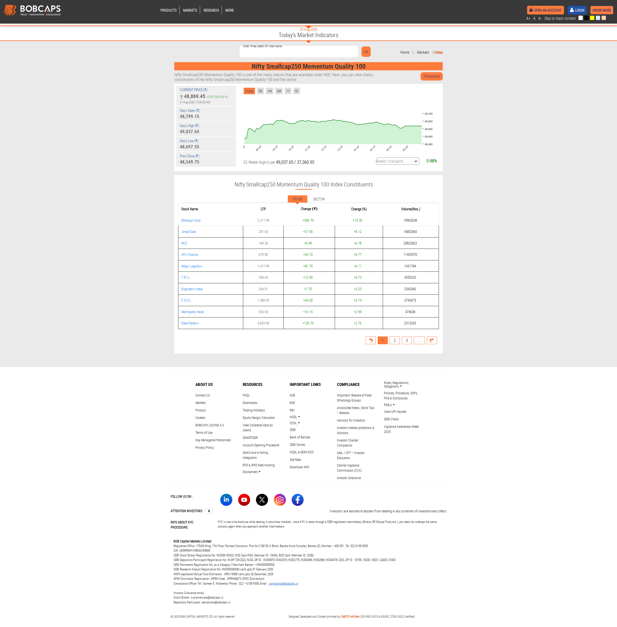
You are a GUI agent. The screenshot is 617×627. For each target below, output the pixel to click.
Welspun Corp (191, 220)
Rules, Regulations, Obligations (396, 384)
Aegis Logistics (191, 266)
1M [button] (270, 91)
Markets (423, 52)
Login (579, 10)
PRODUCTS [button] (169, 10)
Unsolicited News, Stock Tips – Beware (355, 410)
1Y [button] (288, 91)
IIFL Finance (189, 254)
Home (404, 52)
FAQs (246, 395)
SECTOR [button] (319, 199)
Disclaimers (250, 472)
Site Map (295, 459)
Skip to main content (560, 18)
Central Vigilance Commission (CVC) (349, 468)
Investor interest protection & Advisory (355, 430)
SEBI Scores (297, 444)
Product (200, 410)
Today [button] (249, 91)
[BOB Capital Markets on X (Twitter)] (262, 500)
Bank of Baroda (300, 437)
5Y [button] (296, 91)
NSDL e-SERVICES (302, 452)
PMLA (388, 405)
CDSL (293, 423)
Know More (602, 10)
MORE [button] (229, 10)
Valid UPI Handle (395, 411)
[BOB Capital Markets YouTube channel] (244, 500)
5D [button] (260, 91)
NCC (184, 243)
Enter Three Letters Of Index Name (262, 46)
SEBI (293, 429)
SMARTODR (250, 437)
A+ (528, 18)
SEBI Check (391, 419)
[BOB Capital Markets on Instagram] (279, 500)
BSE (292, 402)
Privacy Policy (204, 447)
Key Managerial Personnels (213, 440)
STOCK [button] (297, 199)
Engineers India (191, 288)
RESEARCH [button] (211, 10)
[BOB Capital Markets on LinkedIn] (226, 500)
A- (540, 18)
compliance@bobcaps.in (283, 583)
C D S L (186, 300)
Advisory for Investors (351, 420)
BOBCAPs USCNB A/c (209, 425)
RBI (292, 410)
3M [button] (279, 91)
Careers (200, 417)
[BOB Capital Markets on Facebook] (297, 500)
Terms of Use (203, 432)
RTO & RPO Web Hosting (259, 465)
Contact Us (202, 395)
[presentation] (580, 17)
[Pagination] (432, 340)
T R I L (185, 277)
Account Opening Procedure (261, 445)
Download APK (299, 467)
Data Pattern (190, 323)
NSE (292, 395)
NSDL (293, 417)
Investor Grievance (349, 477)
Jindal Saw (188, 231)
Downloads (250, 402)
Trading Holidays (254, 410)
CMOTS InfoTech (350, 616)
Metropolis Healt (192, 311)
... (419, 340)
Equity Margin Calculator (259, 417)
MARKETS (190, 10)
